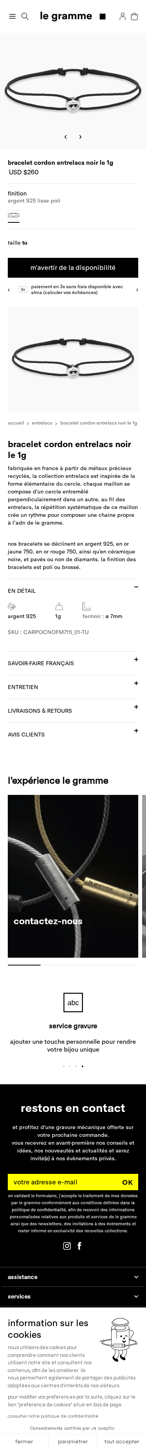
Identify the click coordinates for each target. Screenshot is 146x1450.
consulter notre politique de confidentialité (53, 1416)
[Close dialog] (140, 683)
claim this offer (37, 737)
